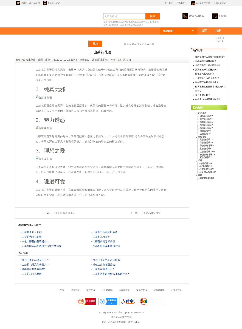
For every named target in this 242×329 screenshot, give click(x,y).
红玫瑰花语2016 (207, 151)
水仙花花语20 (206, 128)
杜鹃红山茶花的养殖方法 (106, 246)
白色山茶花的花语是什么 (35, 241)
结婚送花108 (206, 163)
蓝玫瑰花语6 (206, 148)
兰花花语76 (205, 133)
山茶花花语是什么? (103, 269)
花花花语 (206, 37)
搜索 (153, 16)
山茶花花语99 (206, 116)
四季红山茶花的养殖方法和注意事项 (41, 246)
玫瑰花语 (65, 43)
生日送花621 (206, 166)
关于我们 (169, 3)
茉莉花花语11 (206, 122)
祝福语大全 (113, 43)
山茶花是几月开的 (32, 232)
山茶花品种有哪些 (150, 213)
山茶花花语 (148, 44)
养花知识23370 (207, 178)
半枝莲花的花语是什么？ (207, 82)
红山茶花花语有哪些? (34, 269)
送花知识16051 (207, 169)
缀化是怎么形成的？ (204, 74)
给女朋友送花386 (208, 172)
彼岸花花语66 (206, 119)
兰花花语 (75, 290)
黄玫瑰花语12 (206, 139)
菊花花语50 (205, 130)
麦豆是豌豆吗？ (202, 95)
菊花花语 (90, 290)
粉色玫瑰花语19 (207, 154)
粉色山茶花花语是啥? (104, 264)
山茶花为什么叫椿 (32, 236)
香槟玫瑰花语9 (207, 145)
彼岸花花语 (159, 290)
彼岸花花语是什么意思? (114, 22)
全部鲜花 (168, 30)
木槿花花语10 (206, 125)
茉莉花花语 (141, 290)
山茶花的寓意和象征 (104, 241)
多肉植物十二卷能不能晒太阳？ (210, 57)
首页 (204, 30)
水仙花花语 (107, 290)
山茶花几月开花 (101, 236)
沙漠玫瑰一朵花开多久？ (207, 69)
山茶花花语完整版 (32, 273)
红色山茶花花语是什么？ (138, 22)
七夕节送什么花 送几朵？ (207, 78)
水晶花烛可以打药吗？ (205, 61)
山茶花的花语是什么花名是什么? (111, 273)
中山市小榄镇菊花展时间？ (208, 99)
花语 (218, 30)
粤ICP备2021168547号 (109, 312)
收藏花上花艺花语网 (30, 3)
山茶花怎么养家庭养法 (105, 232)
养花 (95, 43)
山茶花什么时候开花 (63, 213)
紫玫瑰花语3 (206, 157)
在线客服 (223, 16)
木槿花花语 (124, 290)
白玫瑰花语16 (206, 142)
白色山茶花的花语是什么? (107, 260)
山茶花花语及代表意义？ (131, 25)
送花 (81, 43)
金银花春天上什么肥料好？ (208, 65)
